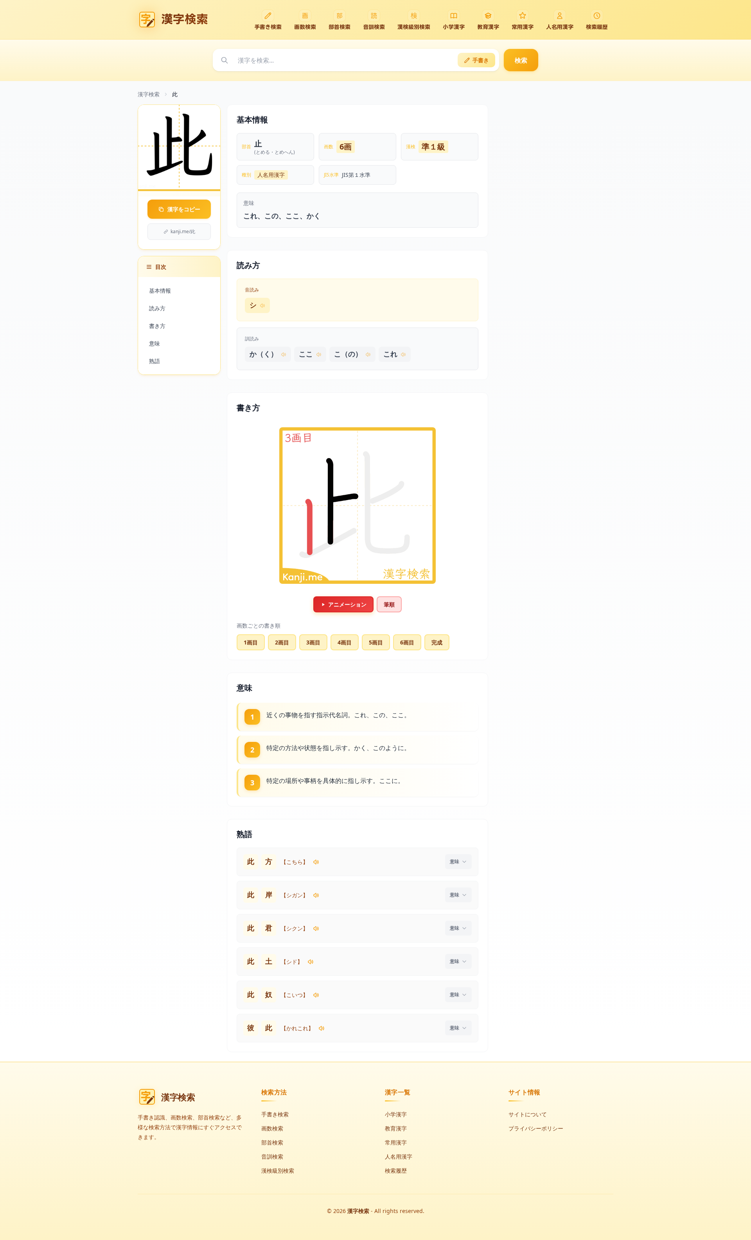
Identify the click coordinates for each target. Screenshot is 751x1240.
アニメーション (347, 604)
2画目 (282, 642)
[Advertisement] (554, 221)
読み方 (157, 308)
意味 (154, 343)
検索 (521, 60)
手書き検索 (275, 1114)
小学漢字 (396, 1114)
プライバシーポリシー (535, 1128)
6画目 (407, 642)
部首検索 (272, 1142)
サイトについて (527, 1114)
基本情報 (160, 290)
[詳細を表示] (458, 861)
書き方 (157, 325)
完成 (436, 642)
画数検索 (272, 1128)
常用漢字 (396, 1142)
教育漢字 (396, 1128)
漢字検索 (149, 94)
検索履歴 (396, 1170)
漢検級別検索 (277, 1170)
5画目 (376, 642)
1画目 (251, 642)
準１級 (433, 146)
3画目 (313, 642)
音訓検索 (272, 1156)
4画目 (345, 642)
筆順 (389, 604)
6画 (346, 146)
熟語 (154, 361)
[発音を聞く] (316, 862)
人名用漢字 (271, 174)
